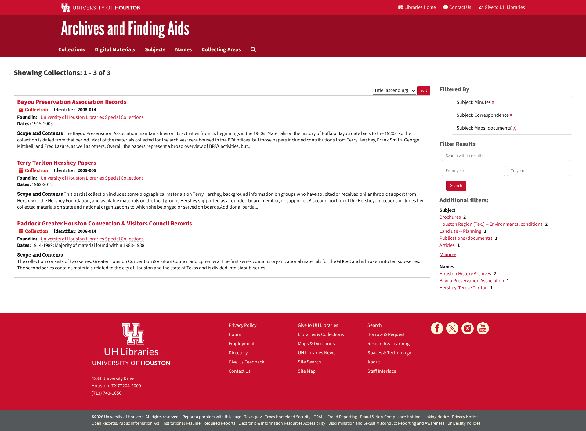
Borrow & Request (386, 334)
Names (183, 49)
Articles (448, 245)
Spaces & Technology (389, 352)
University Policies (463, 423)
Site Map (307, 371)
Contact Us (240, 371)
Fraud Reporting (342, 417)
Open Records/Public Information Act (125, 423)
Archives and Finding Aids (125, 28)
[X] (452, 328)
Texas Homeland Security (288, 417)
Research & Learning (388, 343)
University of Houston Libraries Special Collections (92, 117)
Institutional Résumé (181, 423)
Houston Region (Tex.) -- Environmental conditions (492, 224)
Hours (235, 334)
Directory (238, 352)
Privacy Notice (465, 417)
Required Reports (219, 423)
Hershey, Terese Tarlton (464, 287)
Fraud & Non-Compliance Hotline (390, 417)
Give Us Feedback (246, 362)
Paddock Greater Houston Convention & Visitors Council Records (104, 223)
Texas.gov (253, 417)
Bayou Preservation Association (472, 280)
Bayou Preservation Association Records (71, 102)
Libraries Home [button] (420, 7)
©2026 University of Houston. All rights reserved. (135, 417)
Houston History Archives (466, 273)
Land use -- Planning (461, 231)
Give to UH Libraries (318, 325)
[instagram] (467, 328)
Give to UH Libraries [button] (505, 7)
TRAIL (319, 417)
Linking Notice (436, 417)
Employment (242, 343)
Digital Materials (115, 49)
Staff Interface (381, 371)
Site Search (309, 362)
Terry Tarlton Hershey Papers (56, 163)
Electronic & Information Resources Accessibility (281, 423)
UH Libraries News (316, 352)
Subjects (155, 49)
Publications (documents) (466, 238)
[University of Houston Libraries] (131, 344)
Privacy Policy (242, 325)
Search (374, 325)
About (373, 362)
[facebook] (437, 328)
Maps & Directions (316, 343)
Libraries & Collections (321, 334)
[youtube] (483, 328)
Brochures (451, 217)
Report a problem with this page (212, 417)
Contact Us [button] (460, 7)
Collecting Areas (221, 49)
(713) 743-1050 (106, 393)
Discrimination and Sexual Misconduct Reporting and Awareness (386, 423)
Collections (71, 49)
